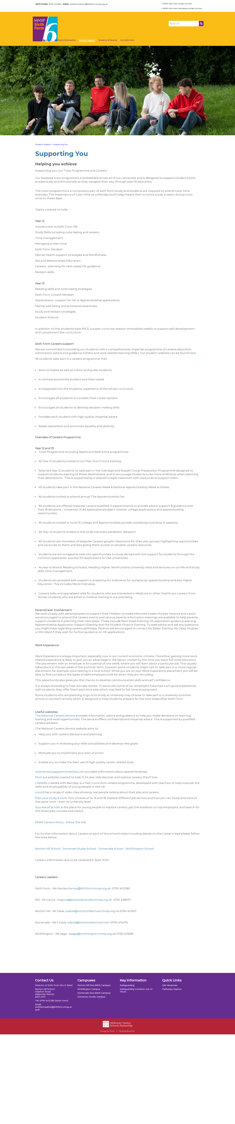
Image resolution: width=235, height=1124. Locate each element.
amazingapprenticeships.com (60, 771)
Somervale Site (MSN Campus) (94, 993)
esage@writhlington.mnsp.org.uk (92, 933)
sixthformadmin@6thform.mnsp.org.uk (89, 4)
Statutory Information (65, 40)
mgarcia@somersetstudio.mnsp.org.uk (84, 899)
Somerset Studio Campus (91, 996)
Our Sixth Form (127, 40)
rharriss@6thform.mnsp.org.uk (89, 888)
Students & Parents (107, 40)
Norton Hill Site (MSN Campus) (94, 985)
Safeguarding (127, 985)
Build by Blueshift (127, 1031)
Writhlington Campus (89, 989)
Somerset (69, 848)
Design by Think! (108, 1031)
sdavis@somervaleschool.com (89, 922)
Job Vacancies (169, 985)
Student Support (87, 40)
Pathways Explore (172, 989)
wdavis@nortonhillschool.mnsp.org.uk (92, 911)
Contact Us (46, 40)
